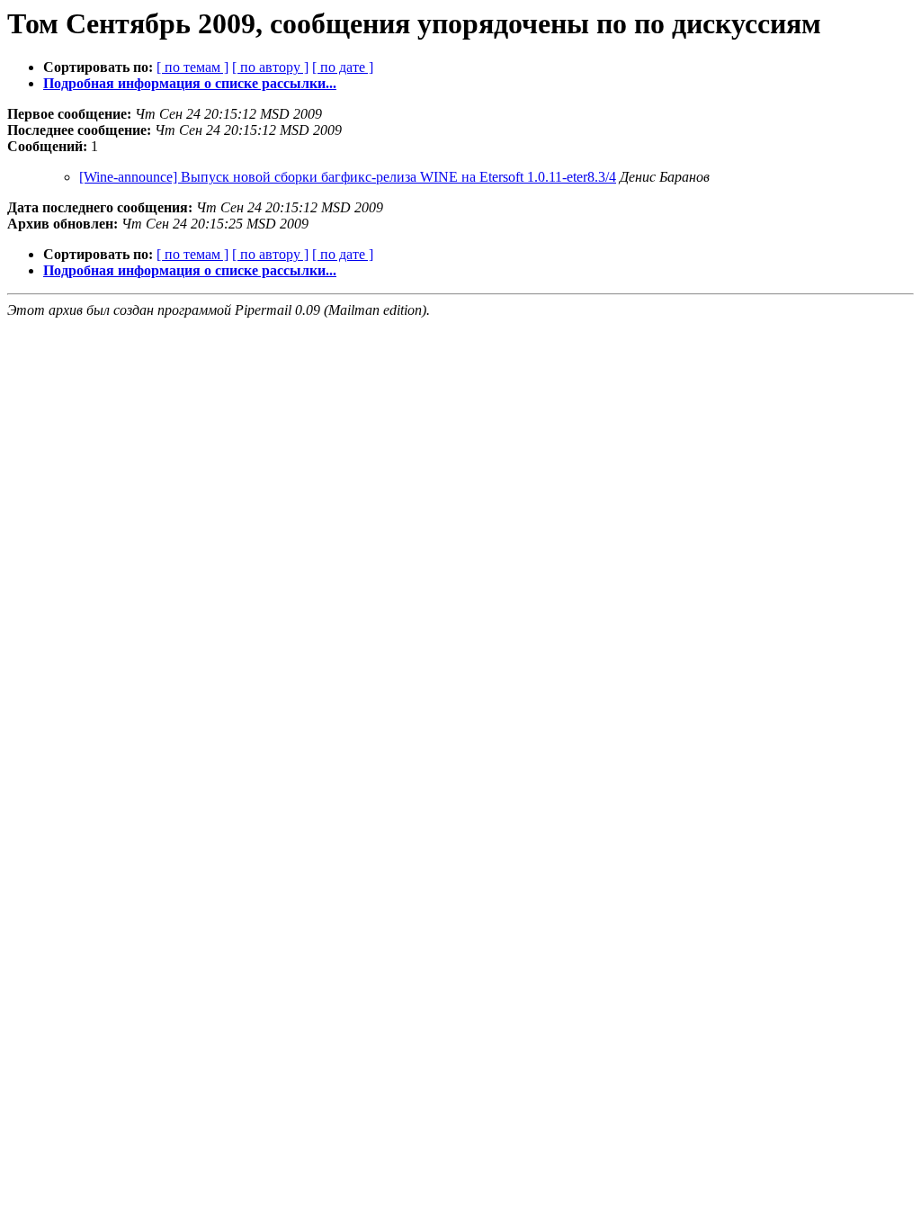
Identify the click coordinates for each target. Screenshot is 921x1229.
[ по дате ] (342, 67)
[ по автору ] (270, 67)
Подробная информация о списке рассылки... (189, 83)
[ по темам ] (192, 67)
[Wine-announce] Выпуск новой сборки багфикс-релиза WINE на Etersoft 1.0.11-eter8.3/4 (347, 176)
